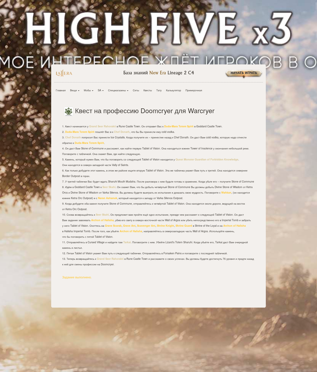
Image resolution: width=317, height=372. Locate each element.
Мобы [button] (88, 90)
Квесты (147, 90)
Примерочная (193, 90)
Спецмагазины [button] (117, 90)
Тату (159, 90)
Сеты (136, 90)
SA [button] (100, 90)
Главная (61, 90)
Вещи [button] (74, 90)
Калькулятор (173, 90)
